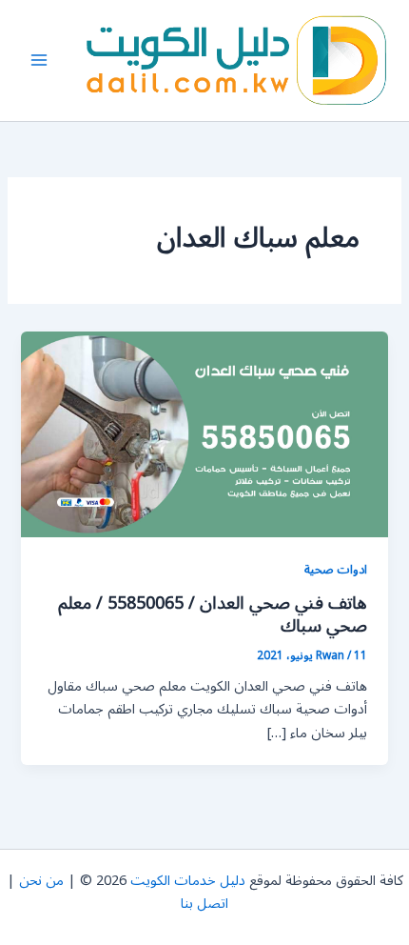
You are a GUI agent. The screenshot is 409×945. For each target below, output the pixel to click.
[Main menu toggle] (39, 60)
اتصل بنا (204, 903)
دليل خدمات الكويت (187, 880)
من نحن (41, 880)
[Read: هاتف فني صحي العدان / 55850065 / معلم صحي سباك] (204, 434)
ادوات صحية (335, 569)
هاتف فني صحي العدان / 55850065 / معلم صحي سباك (212, 614)
